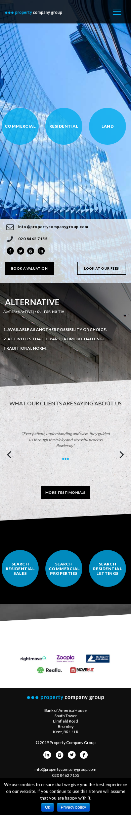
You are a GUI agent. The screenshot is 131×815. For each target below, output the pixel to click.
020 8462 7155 (32, 238)
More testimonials (65, 492)
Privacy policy (73, 807)
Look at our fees (101, 268)
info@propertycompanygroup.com (53, 226)
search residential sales (20, 568)
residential (63, 126)
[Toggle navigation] (117, 11)
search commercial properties (64, 568)
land (107, 126)
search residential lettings (107, 568)
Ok (47, 807)
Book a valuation (29, 268)
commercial (20, 126)
